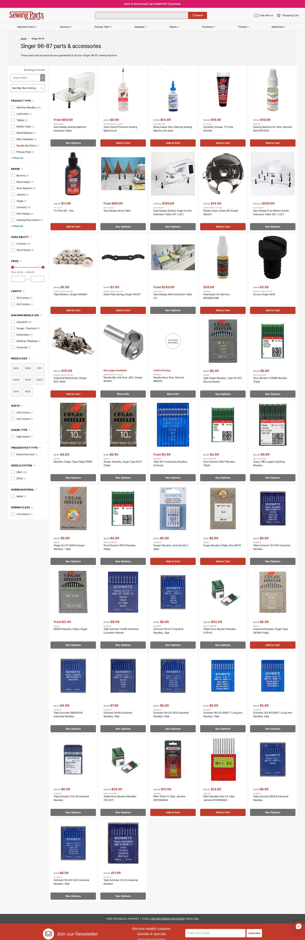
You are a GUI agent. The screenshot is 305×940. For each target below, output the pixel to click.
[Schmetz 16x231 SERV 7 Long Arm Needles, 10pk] (223, 692)
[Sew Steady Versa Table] (123, 190)
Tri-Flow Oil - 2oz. (64, 210)
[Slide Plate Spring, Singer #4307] (123, 274)
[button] (287, 15)
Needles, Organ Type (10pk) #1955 (73, 461)
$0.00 (20, 272)
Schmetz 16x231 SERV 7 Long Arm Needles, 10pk (222, 714)
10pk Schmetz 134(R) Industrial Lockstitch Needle (121, 631)
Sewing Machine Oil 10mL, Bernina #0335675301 (272, 128)
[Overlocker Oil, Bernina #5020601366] (223, 274)
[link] (26, 107)
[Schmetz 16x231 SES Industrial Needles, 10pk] (173, 692)
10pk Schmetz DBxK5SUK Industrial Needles (68, 714)
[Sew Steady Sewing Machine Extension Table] (73, 107)
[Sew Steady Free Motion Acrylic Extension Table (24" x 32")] (272, 190)
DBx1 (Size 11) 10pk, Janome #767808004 (169, 798)
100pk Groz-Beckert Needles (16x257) (120, 798)
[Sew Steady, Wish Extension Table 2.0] (173, 274)
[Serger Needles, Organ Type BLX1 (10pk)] (123, 441)
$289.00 (30, 272)
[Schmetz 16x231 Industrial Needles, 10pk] (173, 609)
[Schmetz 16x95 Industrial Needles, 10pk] (123, 692)
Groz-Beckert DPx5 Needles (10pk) (120, 547)
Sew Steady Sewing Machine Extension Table (70, 128)
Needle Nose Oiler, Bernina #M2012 (168, 379)
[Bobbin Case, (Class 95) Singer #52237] (223, 190)
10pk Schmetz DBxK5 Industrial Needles (270, 798)
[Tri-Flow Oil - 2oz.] (73, 190)
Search (199, 15)
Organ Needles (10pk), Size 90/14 (222, 545)
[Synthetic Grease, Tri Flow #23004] (223, 107)
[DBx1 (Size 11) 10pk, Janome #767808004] (173, 776)
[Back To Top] (300, 935)
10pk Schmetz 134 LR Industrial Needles (71, 798)
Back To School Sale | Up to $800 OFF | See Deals (152, 3)
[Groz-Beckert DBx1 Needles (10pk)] (223, 441)
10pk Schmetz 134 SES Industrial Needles (271, 547)
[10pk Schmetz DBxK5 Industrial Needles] (272, 776)
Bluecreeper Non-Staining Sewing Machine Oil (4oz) (172, 128)
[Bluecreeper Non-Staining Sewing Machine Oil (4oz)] (173, 107)
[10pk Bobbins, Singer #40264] (73, 274)
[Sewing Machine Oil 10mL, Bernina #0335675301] (272, 107)
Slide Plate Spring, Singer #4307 (122, 294)
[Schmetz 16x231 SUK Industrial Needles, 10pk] (73, 860)
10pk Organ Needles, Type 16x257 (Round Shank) (222, 379)
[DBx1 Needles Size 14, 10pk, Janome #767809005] (223, 776)
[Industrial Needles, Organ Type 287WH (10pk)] (272, 609)
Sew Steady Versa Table (117, 210)
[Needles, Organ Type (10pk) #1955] (73, 441)
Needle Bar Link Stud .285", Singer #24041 (123, 379)
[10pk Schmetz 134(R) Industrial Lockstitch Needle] (123, 609)
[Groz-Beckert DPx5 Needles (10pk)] (123, 525)
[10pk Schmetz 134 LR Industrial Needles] (73, 776)
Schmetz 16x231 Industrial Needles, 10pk (168, 631)
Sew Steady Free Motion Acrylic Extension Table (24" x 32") (271, 212)
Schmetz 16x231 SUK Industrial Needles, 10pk (71, 882)
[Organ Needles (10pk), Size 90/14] (223, 525)
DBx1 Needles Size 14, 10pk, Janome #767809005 (219, 798)
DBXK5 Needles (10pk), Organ (70, 629)
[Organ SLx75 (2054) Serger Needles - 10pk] (73, 525)
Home (24, 38)
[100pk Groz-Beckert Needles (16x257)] (123, 776)
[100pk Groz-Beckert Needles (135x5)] (223, 609)
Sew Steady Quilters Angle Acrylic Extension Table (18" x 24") (172, 212)
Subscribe (254, 933)
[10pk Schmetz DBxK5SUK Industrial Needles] (73, 692)
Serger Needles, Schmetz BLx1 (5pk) (170, 547)
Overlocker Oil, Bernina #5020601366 (216, 296)
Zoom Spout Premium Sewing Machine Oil (120, 128)
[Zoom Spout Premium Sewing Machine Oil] (123, 107)
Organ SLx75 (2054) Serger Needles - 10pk (69, 547)
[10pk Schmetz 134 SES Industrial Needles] (272, 525)
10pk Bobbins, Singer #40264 (70, 294)
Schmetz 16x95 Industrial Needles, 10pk (118, 714)
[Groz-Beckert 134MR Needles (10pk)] (272, 358)
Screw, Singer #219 (264, 294)
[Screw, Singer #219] (272, 274)
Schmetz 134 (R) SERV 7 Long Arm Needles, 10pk (272, 714)
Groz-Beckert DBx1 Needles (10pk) (219, 463)
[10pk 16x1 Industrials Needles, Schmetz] (173, 441)
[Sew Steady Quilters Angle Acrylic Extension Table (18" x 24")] (173, 190)
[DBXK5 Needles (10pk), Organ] (73, 609)
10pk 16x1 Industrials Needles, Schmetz (170, 463)
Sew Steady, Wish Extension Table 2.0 (172, 296)
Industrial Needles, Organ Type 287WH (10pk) (270, 631)
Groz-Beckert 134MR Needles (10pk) (270, 379)
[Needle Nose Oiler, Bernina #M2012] (173, 358)
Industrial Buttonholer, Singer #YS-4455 (70, 379)
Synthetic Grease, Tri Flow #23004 (218, 128)
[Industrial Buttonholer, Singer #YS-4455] (73, 358)
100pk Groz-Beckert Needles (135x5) (219, 631)
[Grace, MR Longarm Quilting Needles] (272, 441)
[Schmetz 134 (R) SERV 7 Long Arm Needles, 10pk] (272, 692)
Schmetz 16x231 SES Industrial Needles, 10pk (171, 714)
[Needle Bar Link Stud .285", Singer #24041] (123, 358)
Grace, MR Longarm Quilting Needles (269, 463)
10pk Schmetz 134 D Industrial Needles (121, 882)
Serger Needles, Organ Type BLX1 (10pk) (123, 463)
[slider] (12, 267)
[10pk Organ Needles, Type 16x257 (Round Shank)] (223, 358)
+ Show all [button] (17, 157)
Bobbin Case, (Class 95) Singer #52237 (220, 212)
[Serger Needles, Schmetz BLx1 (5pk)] (173, 525)
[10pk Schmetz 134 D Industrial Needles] (123, 860)
